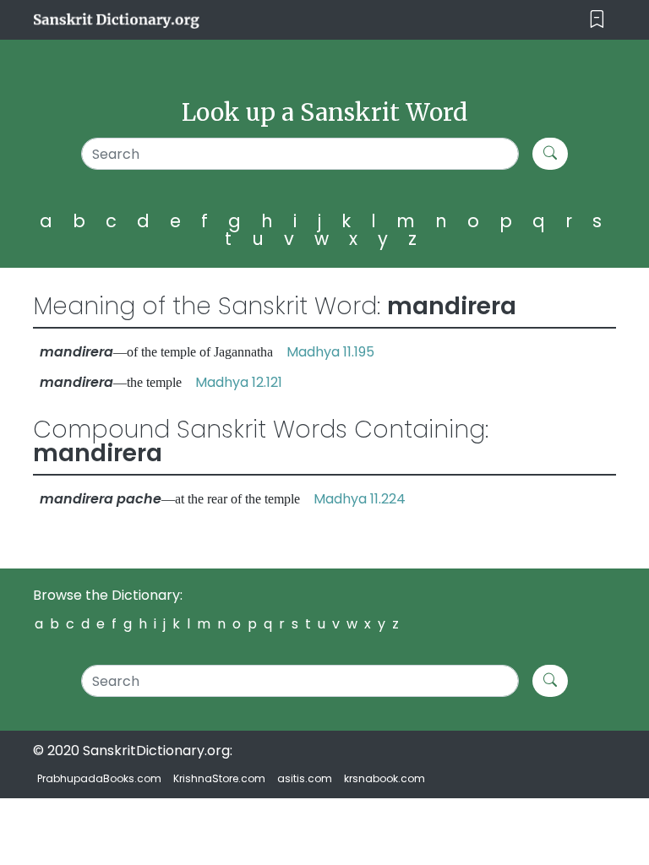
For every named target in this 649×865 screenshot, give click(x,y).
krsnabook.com (384, 778)
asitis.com (304, 778)
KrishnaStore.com (219, 778)
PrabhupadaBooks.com (99, 778)
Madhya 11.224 (360, 499)
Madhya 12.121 (238, 382)
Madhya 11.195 (330, 352)
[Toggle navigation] (597, 20)
